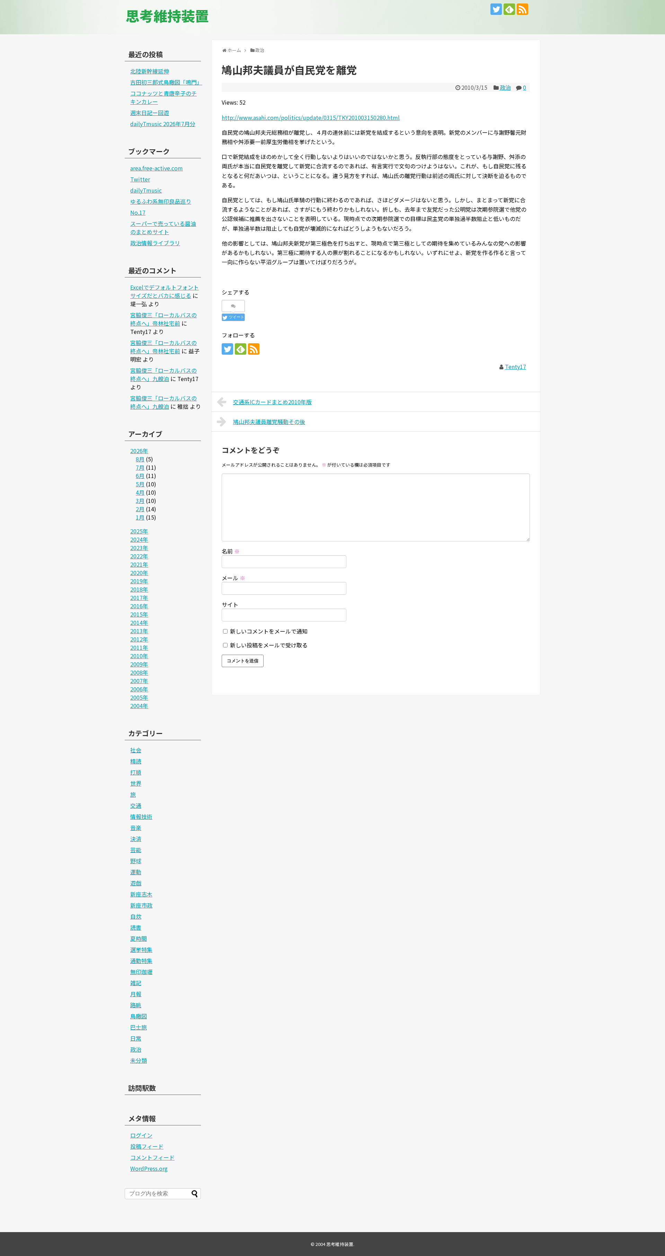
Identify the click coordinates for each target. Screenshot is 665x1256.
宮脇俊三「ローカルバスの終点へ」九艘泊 (163, 374)
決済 (135, 838)
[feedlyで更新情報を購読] (509, 9)
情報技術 (141, 816)
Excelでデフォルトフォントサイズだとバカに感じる (164, 291)
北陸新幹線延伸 (149, 71)
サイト (230, 604)
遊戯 (135, 883)
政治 (505, 87)
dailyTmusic (146, 190)
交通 (135, 805)
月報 (135, 994)
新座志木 (141, 894)
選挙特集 (141, 949)
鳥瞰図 (138, 1016)
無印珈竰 (141, 971)
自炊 (135, 916)
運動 (135, 872)
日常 (135, 1038)
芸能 (135, 850)
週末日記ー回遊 (149, 112)
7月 (140, 467)
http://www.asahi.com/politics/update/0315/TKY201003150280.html (311, 117)
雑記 (135, 983)
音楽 (135, 827)
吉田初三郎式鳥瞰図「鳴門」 (166, 82)
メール (233, 578)
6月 (140, 475)
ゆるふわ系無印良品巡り (160, 201)
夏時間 (138, 938)
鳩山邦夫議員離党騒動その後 (269, 421)
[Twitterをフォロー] (496, 9)
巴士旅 (138, 1027)
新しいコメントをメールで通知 (269, 631)
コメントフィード (152, 1157)
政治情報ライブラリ (155, 243)
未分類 (138, 1060)
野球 (135, 861)
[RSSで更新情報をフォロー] (522, 9)
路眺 (135, 1005)
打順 (135, 772)
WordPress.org (149, 1168)
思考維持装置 (167, 16)
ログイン (141, 1135)
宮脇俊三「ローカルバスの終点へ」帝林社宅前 (163, 319)
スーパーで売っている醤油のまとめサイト (163, 227)
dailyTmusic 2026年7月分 (162, 124)
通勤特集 (141, 960)
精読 (135, 761)
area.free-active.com (156, 168)
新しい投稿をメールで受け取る (269, 645)
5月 (140, 484)
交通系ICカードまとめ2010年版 (272, 402)
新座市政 (141, 905)
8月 (140, 459)
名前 (231, 551)
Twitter (140, 179)
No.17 (137, 212)
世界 (135, 783)
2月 (140, 509)
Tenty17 (515, 366)
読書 (135, 927)
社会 (135, 750)
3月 (140, 500)
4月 (140, 492)
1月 (140, 517)
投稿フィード (146, 1146)
